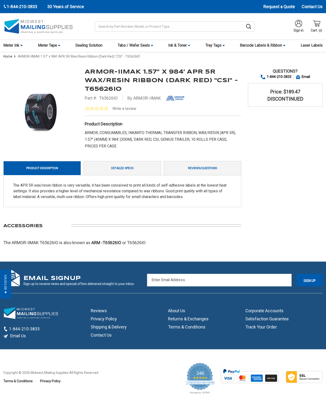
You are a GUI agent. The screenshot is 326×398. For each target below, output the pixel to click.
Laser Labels (312, 45)
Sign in (299, 30)
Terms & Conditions (186, 326)
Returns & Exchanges (188, 318)
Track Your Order (261, 326)
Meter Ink (11, 45)
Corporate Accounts (264, 310)
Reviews (99, 310)
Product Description (42, 168)
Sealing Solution (88, 45)
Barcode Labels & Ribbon (261, 45)
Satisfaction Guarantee (267, 318)
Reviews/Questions (202, 168)
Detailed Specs (122, 168)
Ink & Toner (178, 45)
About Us (176, 310)
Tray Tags (213, 45)
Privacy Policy (104, 318)
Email (306, 77)
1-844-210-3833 (279, 77)
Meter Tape (48, 45)
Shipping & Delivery (109, 326)
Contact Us (312, 6)
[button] (5, 284)
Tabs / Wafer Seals (134, 45)
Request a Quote (279, 6)
